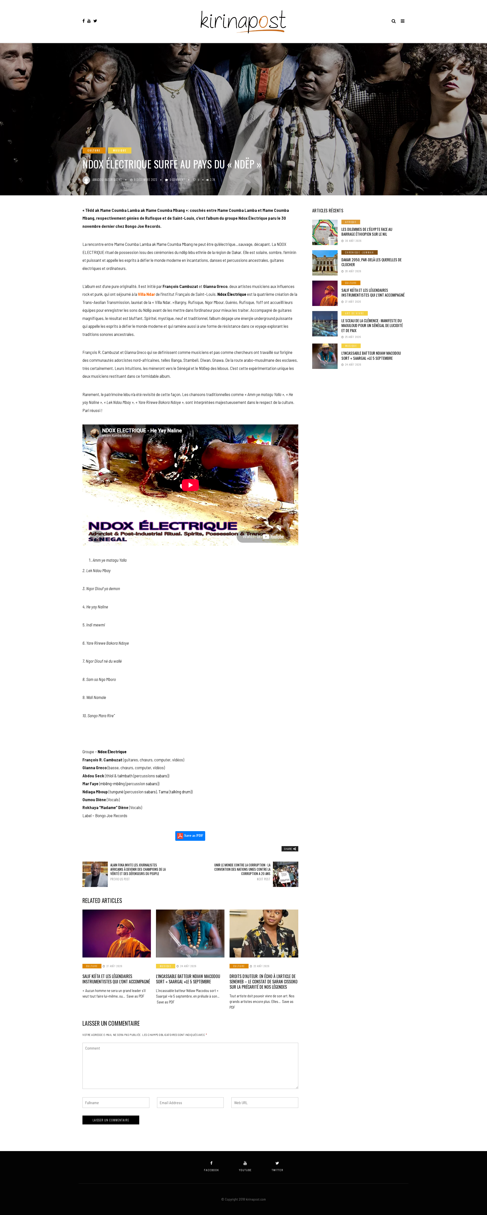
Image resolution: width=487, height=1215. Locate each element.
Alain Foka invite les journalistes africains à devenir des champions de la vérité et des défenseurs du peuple (138, 872)
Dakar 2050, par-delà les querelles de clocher (371, 262)
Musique (119, 150)
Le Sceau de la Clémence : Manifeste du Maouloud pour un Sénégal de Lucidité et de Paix (372, 325)
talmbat (124, 775)
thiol (109, 775)
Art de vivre (354, 313)
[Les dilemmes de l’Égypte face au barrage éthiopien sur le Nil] (325, 232)
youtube (245, 1170)
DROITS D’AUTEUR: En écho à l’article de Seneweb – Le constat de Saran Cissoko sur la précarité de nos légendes (264, 981)
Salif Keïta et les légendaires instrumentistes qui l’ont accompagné (116, 979)
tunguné (116, 791)
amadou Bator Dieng (107, 180)
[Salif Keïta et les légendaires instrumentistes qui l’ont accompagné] (116, 933)
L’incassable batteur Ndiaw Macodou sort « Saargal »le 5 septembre (188, 979)
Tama (163, 791)
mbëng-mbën (111, 783)
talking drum (180, 791)
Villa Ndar (146, 294)
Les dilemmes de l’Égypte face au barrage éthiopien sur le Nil (366, 231)
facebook (211, 1170)
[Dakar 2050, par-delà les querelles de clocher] (325, 263)
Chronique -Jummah (359, 252)
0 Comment (177, 180)
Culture (94, 150)
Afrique (350, 222)
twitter (277, 1170)
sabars (161, 775)
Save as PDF (193, 836)
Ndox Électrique (231, 294)
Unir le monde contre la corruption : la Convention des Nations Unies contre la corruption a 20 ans (242, 872)
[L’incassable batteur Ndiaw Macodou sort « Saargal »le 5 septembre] (190, 933)
